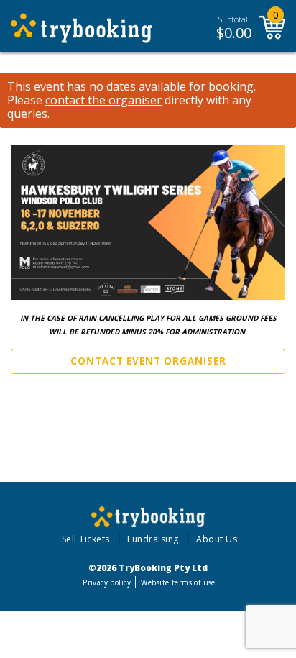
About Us (216, 539)
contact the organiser (103, 100)
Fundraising (153, 539)
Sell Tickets (86, 539)
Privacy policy (107, 582)
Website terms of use (178, 582)
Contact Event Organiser (148, 361)
